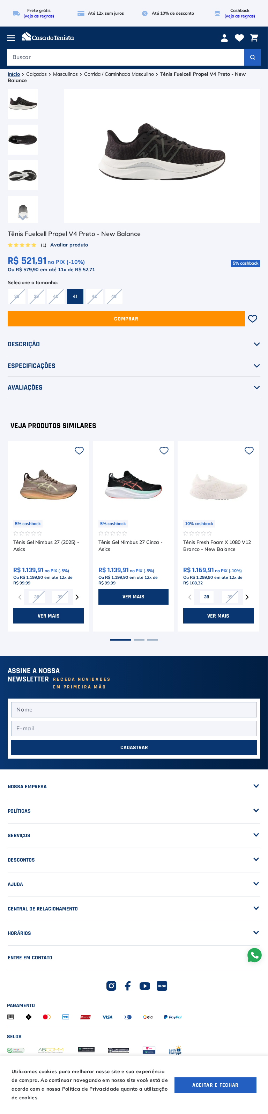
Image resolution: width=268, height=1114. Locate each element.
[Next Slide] (77, 597)
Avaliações (25, 387)
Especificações (31, 365)
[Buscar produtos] (252, 57)
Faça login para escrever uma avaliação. (67, 245)
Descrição (24, 344)
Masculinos (65, 74)
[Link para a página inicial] (14, 74)
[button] (16, 296)
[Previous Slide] (20, 597)
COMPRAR (126, 319)
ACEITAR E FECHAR (215, 1085)
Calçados (36, 74)
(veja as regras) (38, 16)
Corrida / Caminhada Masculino (119, 74)
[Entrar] (225, 38)
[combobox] (134, 59)
